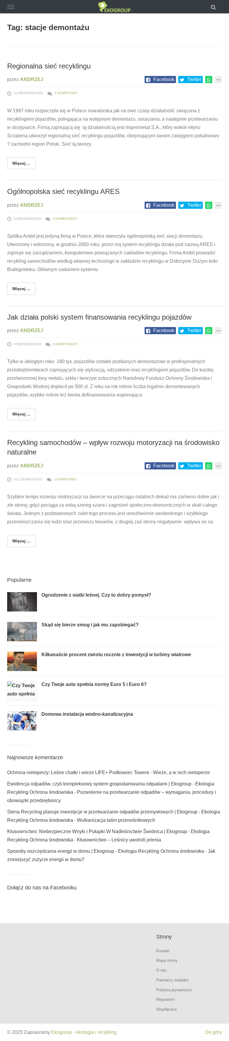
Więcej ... (21, 163)
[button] (214, 6)
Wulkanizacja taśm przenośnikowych (116, 820)
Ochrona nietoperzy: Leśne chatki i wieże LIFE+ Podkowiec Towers (78, 772)
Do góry (213, 1032)
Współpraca (166, 1009)
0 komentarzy (65, 218)
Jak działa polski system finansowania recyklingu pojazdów (99, 317)
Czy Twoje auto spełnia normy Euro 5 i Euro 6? (94, 684)
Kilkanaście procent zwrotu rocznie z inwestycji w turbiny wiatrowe (116, 654)
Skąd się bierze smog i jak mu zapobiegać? (90, 624)
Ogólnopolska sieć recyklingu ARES (63, 191)
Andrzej (31, 79)
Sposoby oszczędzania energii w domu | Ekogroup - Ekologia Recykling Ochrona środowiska (105, 851)
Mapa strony (167, 960)
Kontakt (163, 951)
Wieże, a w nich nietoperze (181, 772)
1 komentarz (66, 93)
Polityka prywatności (174, 990)
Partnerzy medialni (172, 980)
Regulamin (165, 999)
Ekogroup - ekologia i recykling (84, 1032)
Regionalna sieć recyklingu (49, 66)
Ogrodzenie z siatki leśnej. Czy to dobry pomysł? (96, 594)
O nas (161, 970)
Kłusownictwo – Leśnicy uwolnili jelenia (119, 839)
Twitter (194, 79)
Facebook (163, 79)
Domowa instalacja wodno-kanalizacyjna (87, 714)
